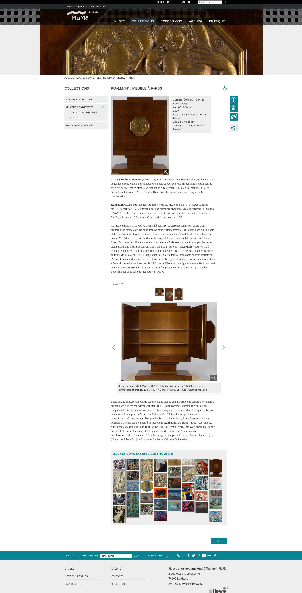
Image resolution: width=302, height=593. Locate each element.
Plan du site (72, 584)
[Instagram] (198, 555)
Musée (119, 21)
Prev (114, 348)
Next (224, 348)
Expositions (171, 21)
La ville (69, 568)
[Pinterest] (214, 555)
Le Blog (69, 555)
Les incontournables (83, 112)
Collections (143, 21)
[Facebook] (188, 555)
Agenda (195, 21)
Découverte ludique (79, 125)
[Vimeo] (204, 555)
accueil (69, 78)
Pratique (217, 21)
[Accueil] (83, 15)
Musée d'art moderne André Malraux (84, 6)
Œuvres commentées (88, 78)
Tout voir (76, 117)
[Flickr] (209, 555)
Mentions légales (76, 576)
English (185, 2)
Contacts (117, 576)
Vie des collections (79, 99)
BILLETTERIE (164, 2)
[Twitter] (193, 555)
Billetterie (118, 584)
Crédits (116, 568)
